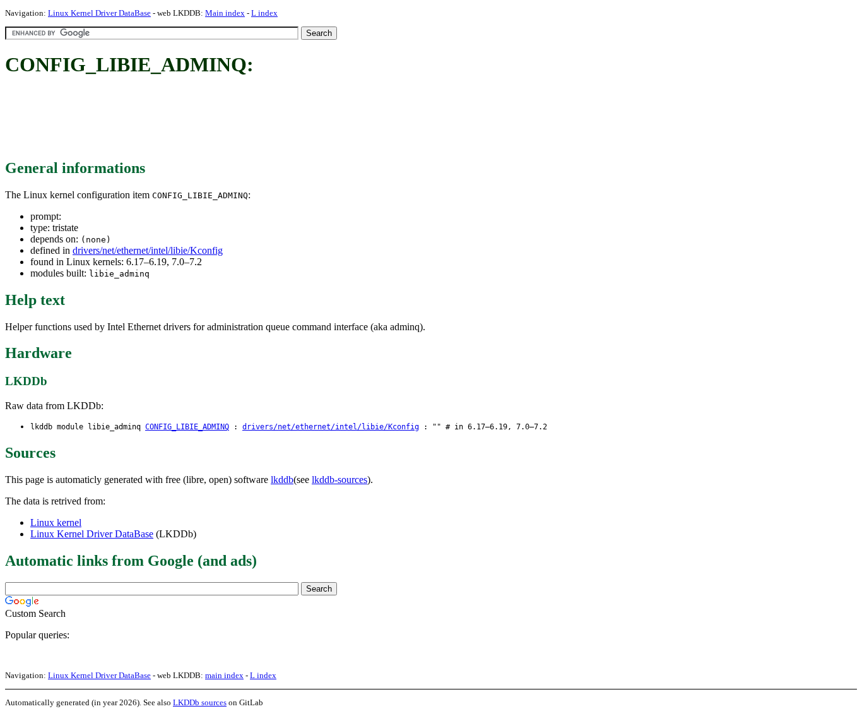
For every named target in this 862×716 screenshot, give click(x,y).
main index (224, 675)
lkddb (282, 479)
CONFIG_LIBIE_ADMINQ (187, 426)
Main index (225, 13)
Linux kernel (55, 522)
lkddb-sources (339, 479)
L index (264, 13)
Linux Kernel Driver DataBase (99, 13)
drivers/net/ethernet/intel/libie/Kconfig (148, 250)
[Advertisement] (234, 118)
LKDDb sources (200, 702)
